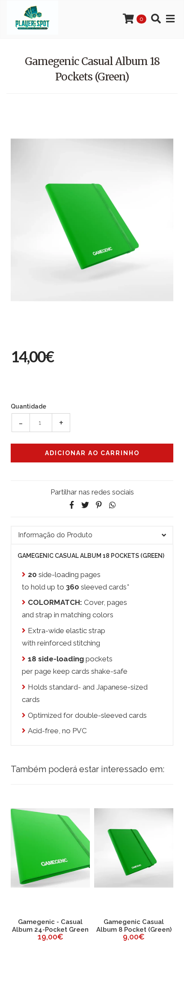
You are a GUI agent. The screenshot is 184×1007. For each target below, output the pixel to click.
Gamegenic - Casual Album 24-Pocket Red (96, 925)
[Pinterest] (99, 505)
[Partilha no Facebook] (71, 505)
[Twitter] (85, 505)
